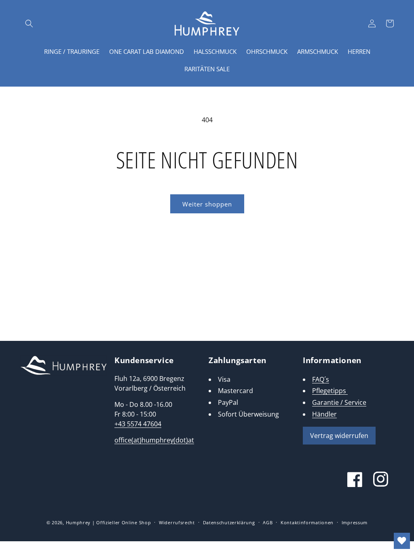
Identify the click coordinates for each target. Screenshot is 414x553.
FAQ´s (320, 379)
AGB (267, 522)
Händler (324, 414)
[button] (29, 23)
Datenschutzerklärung (229, 522)
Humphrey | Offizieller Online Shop (108, 522)
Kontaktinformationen (307, 522)
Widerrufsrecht (177, 522)
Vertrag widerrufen (339, 435)
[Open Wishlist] (402, 541)
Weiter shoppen (207, 204)
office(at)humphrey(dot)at (154, 440)
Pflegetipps (330, 390)
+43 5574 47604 (137, 423)
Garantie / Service (339, 402)
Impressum (355, 522)
